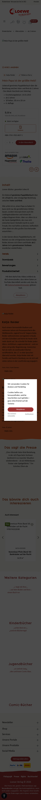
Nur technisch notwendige (12, 415)
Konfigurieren (29, 414)
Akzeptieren (20, 409)
